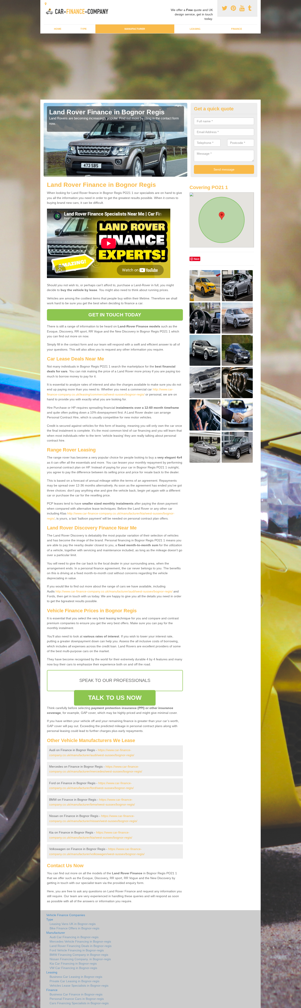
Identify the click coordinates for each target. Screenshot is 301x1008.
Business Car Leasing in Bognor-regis (76, 976)
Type (83, 29)
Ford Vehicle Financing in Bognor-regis (77, 950)
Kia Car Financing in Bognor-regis (73, 963)
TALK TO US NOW (114, 697)
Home (57, 29)
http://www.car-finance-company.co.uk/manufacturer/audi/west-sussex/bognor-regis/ (114, 591)
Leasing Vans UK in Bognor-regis (73, 924)
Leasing (195, 29)
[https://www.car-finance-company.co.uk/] (78, 10)
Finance (236, 29)
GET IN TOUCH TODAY (114, 314)
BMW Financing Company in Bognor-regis (79, 954)
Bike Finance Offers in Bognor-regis (74, 928)
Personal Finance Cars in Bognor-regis (77, 999)
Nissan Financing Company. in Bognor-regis (80, 959)
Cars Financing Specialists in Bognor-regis (79, 1003)
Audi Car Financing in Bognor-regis (74, 937)
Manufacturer (134, 29)
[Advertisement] (150, 66)
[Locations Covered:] (45, 3)
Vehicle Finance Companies (65, 915)
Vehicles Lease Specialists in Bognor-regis (79, 985)
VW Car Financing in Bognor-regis (73, 968)
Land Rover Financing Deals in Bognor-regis (80, 946)
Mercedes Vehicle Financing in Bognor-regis (80, 941)
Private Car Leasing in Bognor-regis (74, 981)
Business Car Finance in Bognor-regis (76, 994)
